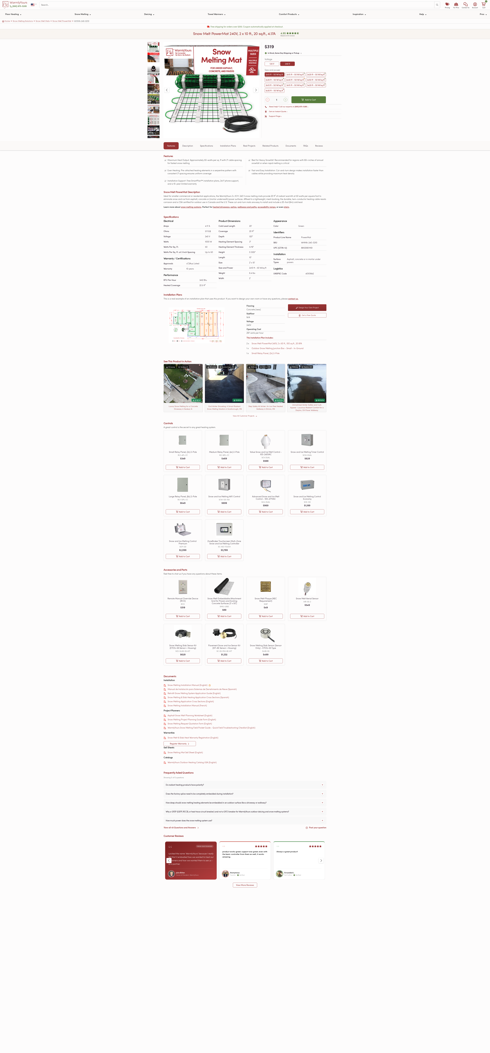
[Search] (437, 5)
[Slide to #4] (154, 78)
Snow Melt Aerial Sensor (307, 598)
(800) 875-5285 (19, 6)
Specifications (206, 145)
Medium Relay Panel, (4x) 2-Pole (224, 452)
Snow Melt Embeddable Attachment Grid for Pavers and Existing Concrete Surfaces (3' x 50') (224, 601)
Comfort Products (288, 14)
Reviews (319, 145)
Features (171, 145)
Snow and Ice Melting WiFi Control (224, 496)
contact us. (293, 298)
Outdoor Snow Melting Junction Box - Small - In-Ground (277, 348)
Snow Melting (82, 14)
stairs (286, 206)
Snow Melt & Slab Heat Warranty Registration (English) (193, 737)
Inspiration (358, 14)
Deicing (148, 14)
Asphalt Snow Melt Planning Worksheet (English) (190, 715)
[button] (465, 5)
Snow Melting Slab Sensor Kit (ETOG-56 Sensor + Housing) (182, 646)
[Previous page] (166, 90)
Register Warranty (178, 743)
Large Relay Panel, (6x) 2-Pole (183, 496)
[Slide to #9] (154, 130)
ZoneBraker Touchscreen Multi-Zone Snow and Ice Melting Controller (224, 542)
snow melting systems (191, 206)
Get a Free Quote (308, 315)
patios (233, 206)
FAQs (305, 145)
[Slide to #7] (154, 109)
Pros (482, 14)
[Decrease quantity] (267, 100)
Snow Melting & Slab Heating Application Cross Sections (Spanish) (198, 697)
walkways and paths (247, 206)
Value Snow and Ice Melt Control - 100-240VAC (266, 453)
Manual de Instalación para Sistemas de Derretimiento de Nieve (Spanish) (202, 689)
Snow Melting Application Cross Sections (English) (191, 701)
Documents (291, 145)
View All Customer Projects (244, 416)
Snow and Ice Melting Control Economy (307, 497)
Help (421, 14)
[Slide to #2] (154, 57)
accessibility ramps (266, 206)
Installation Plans (228, 145)
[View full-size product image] (211, 90)
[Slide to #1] (154, 47)
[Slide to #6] (154, 99)
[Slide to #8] (154, 120)
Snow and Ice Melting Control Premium (183, 542)
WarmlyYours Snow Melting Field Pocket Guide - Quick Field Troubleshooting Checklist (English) (211, 727)
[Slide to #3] (154, 68)
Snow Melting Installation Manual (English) (187, 685)
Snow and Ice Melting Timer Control (307, 452)
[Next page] (255, 90)
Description (187, 145)
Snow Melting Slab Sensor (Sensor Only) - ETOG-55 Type (266, 646)
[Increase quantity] (285, 100)
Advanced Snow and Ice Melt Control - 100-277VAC (265, 497)
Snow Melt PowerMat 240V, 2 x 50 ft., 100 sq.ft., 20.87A (277, 343)
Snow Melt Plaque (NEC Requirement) (266, 599)
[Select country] (34, 5)
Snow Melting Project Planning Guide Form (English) (192, 719)
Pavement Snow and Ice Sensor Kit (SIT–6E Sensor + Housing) (224, 646)
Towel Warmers (216, 14)
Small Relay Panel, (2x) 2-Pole (265, 353)
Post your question (317, 827)
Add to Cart (310, 99)
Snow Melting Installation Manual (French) (187, 705)
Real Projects (249, 145)
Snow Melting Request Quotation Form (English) (190, 723)
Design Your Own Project (308, 307)
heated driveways (221, 206)
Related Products (270, 145)
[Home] (6, 4)
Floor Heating (12, 14)
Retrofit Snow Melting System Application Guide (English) (194, 693)
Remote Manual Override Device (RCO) (183, 599)
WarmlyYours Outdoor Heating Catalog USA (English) (192, 762)
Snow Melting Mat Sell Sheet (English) (185, 752)
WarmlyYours (18, 2)
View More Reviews (245, 885)
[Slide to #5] (154, 88)
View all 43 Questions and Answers (180, 827)
